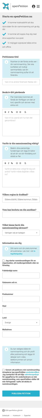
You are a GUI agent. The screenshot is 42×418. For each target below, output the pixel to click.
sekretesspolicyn (32, 374)
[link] (38, 6)
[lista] (20, 112)
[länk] (12, 112)
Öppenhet (27, 415)
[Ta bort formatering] (25, 112)
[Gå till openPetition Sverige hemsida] (15, 6)
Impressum (17, 415)
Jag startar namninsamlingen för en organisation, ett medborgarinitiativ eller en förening (20, 262)
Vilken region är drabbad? (15, 194)
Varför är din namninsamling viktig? (20, 149)
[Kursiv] (8, 112)
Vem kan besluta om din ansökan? (19, 209)
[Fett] (5, 112)
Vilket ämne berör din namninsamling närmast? (15, 226)
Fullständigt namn (9, 271)
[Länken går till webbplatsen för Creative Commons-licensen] (3, 410)
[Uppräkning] (17, 112)
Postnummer (7, 294)
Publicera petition (21, 393)
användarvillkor (32, 372)
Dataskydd (6, 415)
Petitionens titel (19, 65)
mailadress (7, 329)
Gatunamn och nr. (9, 282)
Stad (4, 306)
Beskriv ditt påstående (18, 98)
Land (4, 318)
